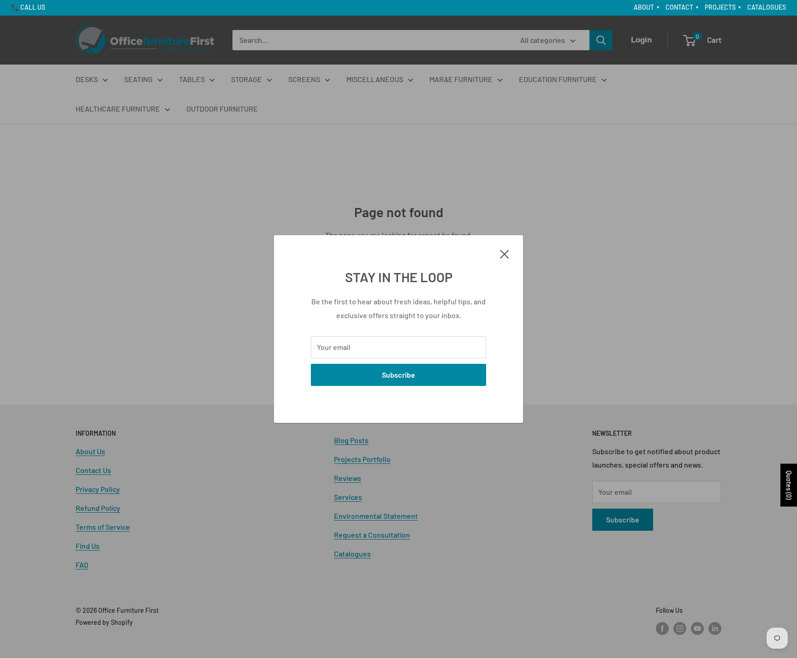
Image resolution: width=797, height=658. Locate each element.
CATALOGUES (766, 7)
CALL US (32, 7)
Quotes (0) (789, 485)
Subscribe (398, 374)
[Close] (504, 253)
